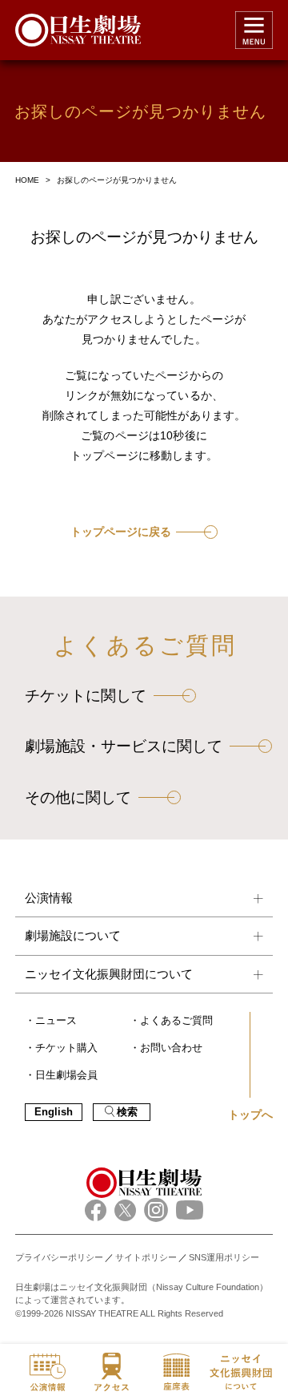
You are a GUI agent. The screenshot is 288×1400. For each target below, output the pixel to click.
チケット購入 (66, 1048)
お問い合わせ (171, 1048)
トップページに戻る (120, 532)
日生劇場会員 (66, 1075)
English (53, 1112)
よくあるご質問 (176, 1020)
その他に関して (78, 797)
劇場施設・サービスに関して (123, 746)
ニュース (56, 1020)
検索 (127, 1112)
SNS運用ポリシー (224, 1257)
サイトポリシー (146, 1257)
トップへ (250, 1114)
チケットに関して (85, 695)
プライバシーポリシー (59, 1257)
